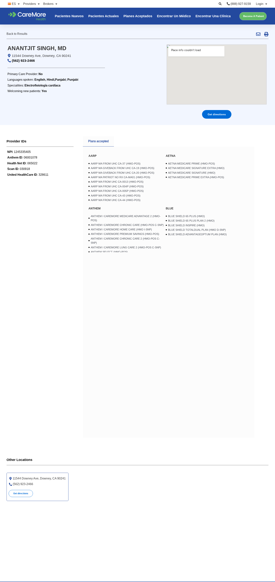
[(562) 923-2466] (10, 484)
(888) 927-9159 (240, 3)
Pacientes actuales (103, 16)
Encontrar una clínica (213, 16)
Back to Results (17, 33)
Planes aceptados (137, 16)
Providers (29, 3)
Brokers (48, 3)
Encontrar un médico (174, 16)
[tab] (98, 141)
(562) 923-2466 (23, 61)
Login (259, 3)
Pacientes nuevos (69, 16)
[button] (220, 4)
